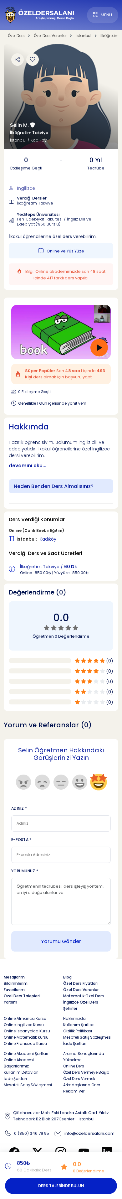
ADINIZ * (19, 808)
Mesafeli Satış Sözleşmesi (87, 1037)
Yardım (10, 1002)
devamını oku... (27, 466)
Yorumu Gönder (61, 941)
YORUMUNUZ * (24, 871)
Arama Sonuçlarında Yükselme (83, 1056)
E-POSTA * (21, 839)
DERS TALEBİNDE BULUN (61, 1186)
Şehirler (70, 1008)
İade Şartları (74, 1043)
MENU (106, 15)
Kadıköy (48, 539)
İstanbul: (27, 539)
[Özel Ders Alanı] (39, 14)
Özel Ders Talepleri (22, 996)
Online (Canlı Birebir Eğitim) (36, 530)
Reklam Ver (73, 1091)
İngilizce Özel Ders (80, 1002)
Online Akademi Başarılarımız (19, 1063)
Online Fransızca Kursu (25, 1043)
